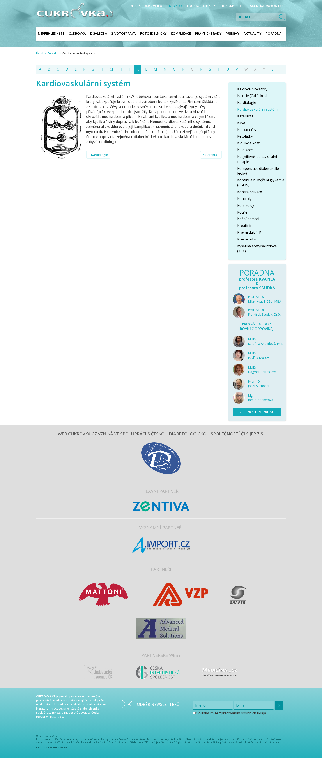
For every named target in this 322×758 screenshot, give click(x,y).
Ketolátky (245, 136)
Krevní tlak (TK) (249, 232)
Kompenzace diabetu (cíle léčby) (258, 171)
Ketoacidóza (247, 129)
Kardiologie (99, 154)
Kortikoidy (245, 205)
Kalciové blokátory (252, 89)
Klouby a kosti (248, 143)
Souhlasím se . (232, 713)
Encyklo (53, 53)
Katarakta (209, 154)
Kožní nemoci (248, 218)
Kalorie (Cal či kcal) (252, 95)
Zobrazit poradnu (257, 412)
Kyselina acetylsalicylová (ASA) (257, 248)
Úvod (39, 53)
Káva (241, 122)
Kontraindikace (249, 191)
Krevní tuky (246, 239)
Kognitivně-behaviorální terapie (257, 159)
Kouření (243, 212)
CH (112, 69)
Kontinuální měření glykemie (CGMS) (260, 182)
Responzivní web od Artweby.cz (52, 747)
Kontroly (244, 198)
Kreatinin (244, 225)
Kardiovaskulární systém (257, 109)
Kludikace (245, 149)
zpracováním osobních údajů (242, 713)
